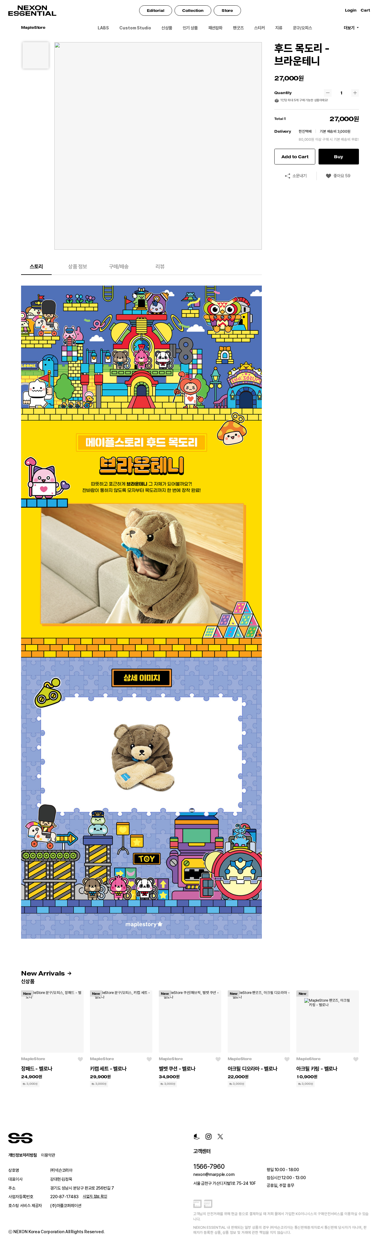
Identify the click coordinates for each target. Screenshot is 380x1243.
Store (227, 10)
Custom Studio (135, 27)
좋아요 (341, 175)
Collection (193, 10)
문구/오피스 (302, 27)
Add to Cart (294, 156)
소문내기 (299, 175)
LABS (103, 27)
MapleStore (33, 1059)
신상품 (167, 27)
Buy (338, 156)
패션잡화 (215, 27)
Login (351, 10)
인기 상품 (190, 27)
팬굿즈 (238, 27)
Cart (366, 10)
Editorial (155, 10)
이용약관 (48, 1155)
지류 (278, 27)
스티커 (259, 27)
